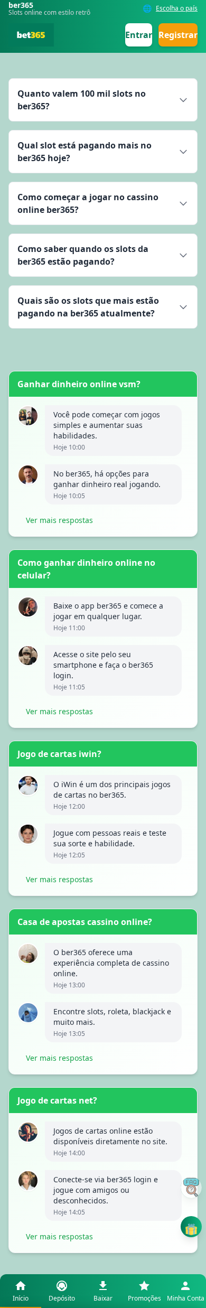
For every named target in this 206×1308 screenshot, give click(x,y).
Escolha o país (177, 8)
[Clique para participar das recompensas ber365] (191, 1226)
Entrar (138, 35)
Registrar (178, 35)
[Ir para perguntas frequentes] (191, 1187)
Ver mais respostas (59, 520)
